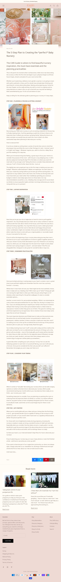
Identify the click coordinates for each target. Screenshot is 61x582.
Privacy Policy (7, 559)
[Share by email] (51, 459)
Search (52, 529)
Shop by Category (37, 523)
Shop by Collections (37, 526)
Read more (6, 509)
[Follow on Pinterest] (11, 567)
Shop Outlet (35, 532)
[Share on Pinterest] (46, 459)
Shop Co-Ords (36, 529)
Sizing (4, 551)
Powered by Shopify (33, 571)
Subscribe (8, 541)
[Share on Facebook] (35, 459)
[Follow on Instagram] (7, 567)
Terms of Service (7, 562)
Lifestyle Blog (54, 523)
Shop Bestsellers (37, 520)
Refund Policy (7, 557)
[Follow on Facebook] (3, 567)
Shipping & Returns (8, 554)
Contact (52, 526)
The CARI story (54, 520)
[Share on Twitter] (40, 459)
